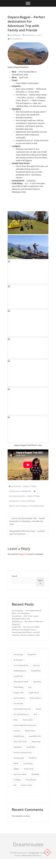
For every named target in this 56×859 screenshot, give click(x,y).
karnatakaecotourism (22, 709)
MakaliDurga (19, 736)
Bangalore (32, 654)
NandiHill (17, 747)
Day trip (36, 665)
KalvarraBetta (19, 698)
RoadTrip (32, 758)
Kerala (38, 709)
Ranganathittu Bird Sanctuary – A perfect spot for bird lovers (27, 532)
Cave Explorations (21, 665)
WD (15, 785)
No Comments (16, 39)
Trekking (26, 491)
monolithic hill (35, 736)
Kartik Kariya (15, 35)
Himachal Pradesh (21, 682)
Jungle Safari (33, 693)
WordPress (36, 856)
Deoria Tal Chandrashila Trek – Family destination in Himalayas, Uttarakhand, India (27, 521)
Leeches (17, 731)
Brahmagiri (18, 660)
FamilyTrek (33, 496)
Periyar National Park (22, 753)
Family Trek (29, 486)
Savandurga (28, 763)
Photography (19, 758)
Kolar (16, 720)
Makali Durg (30, 731)
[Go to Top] (47, 852)
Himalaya (14, 491)
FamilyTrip (18, 676)
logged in (23, 554)
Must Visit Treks (18, 506)
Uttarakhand (36, 506)
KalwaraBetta (35, 698)
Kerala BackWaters (21, 714)
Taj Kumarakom (20, 774)
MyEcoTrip (36, 742)
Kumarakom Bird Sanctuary (25, 725)
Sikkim (16, 769)
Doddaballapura (20, 671)
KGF (35, 714)
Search (14, 576)
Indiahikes (31, 180)
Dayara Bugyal (17, 496)
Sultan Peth (28, 769)
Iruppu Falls (19, 693)
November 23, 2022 (32, 35)
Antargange (18, 654)
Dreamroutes (28, 844)
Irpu (30, 687)
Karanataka (18, 703)
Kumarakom (28, 720)
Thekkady (35, 774)
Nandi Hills (30, 747)
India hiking (28, 501)
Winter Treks (26, 785)
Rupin (16, 763)
